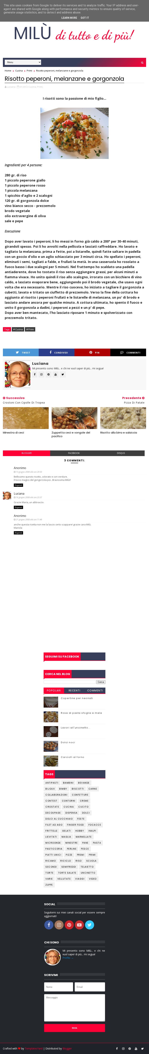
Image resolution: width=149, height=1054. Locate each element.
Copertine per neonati (77, 698)
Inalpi (92, 830)
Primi (92, 854)
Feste (81, 818)
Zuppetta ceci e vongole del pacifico (71, 434)
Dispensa (71, 812)
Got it (85, 17)
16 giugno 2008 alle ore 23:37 (29, 497)
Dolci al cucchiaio (59, 818)
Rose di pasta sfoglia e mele (81, 713)
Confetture (80, 794)
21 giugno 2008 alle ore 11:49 (29, 519)
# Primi (30, 329)
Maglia (66, 836)
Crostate (52, 806)
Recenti (74, 690)
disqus (121, 453)
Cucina (69, 806)
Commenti (95, 690)
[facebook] (117, 1048)
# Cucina (18, 329)
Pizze (69, 854)
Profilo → (68, 957)
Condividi (61, 352)
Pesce (85, 848)
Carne (92, 788)
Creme (84, 800)
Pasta (97, 842)
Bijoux (50, 788)
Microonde (53, 842)
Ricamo (50, 860)
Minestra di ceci (13, 432)
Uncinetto (88, 872)
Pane (85, 842)
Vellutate (64, 878)
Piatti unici (53, 854)
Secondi (51, 866)
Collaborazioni (56, 794)
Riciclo (65, 860)
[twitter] (142, 1048)
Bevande (84, 782)
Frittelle (51, 830)
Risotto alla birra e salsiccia (118, 432)
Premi (80, 854)
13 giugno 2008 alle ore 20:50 (29, 471)
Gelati (66, 830)
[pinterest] (129, 1048)
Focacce (94, 824)
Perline (72, 848)
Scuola (91, 860)
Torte (49, 872)
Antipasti (52, 782)
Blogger (67, 1048)
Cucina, (33, 86)
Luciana (19, 494)
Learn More (69, 17)
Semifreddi (68, 866)
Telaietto (87, 866)
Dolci (86, 812)
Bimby (63, 788)
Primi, (40, 86)
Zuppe (49, 884)
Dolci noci (68, 742)
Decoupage (53, 812)
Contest (51, 800)
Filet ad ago (54, 824)
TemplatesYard (34, 1048)
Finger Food (75, 824)
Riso (79, 860)
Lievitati (51, 836)
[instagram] (123, 1048)
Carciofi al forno (72, 757)
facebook (74, 453)
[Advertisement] (74, 623)
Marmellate (84, 836)
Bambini (68, 782)
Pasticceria (54, 848)
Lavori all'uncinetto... (76, 727)
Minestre (71, 842)
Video (93, 878)
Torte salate (67, 872)
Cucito (83, 806)
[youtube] (136, 1048)
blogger (27, 453)
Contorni (68, 800)
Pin (97, 352)
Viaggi (79, 878)
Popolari (54, 690)
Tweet (26, 352)
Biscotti (78, 788)
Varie (49, 878)
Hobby (79, 830)
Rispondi (18, 485)
